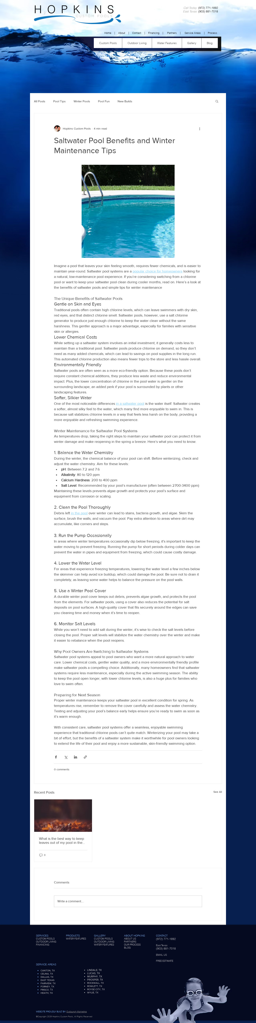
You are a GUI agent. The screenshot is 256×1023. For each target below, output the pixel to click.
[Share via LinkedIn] (75, 757)
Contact (136, 32)
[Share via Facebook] (56, 757)
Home (107, 32)
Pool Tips (59, 101)
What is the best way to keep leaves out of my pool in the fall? (61, 841)
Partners (172, 32)
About (121, 32)
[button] (217, 101)
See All (217, 791)
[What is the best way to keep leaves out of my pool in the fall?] (63, 815)
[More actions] (199, 128)
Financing (153, 32)
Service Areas (193, 32)
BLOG (127, 947)
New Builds (125, 101)
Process (212, 32)
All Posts (39, 101)
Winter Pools (82, 101)
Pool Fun (104, 101)
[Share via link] (85, 757)
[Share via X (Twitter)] (66, 757)
